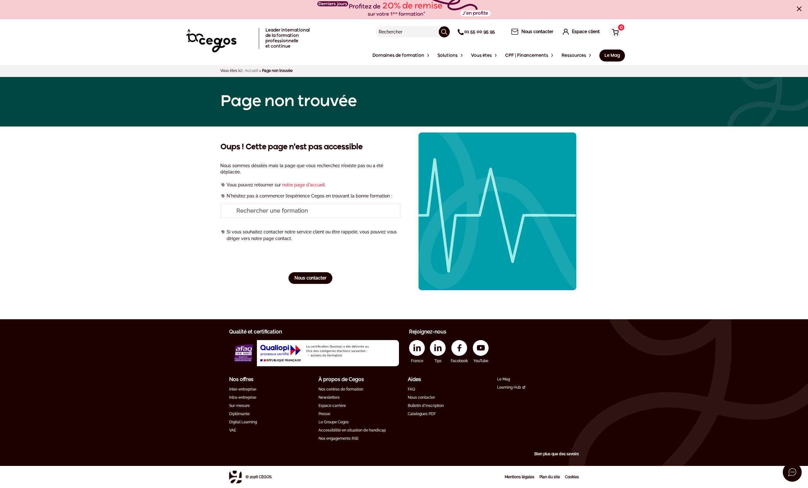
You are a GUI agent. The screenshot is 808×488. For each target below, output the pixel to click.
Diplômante (239, 414)
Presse (324, 414)
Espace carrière (332, 405)
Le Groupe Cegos (333, 422)
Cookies (572, 477)
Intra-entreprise (242, 397)
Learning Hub (509, 387)
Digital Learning (243, 422)
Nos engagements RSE (338, 438)
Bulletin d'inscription (426, 405)
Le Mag (503, 379)
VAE (232, 430)
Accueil (251, 70)
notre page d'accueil (303, 184)
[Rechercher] (444, 31)
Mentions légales (519, 477)
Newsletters (329, 397)
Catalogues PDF (422, 414)
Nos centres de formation (340, 389)
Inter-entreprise (242, 389)
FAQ (411, 389)
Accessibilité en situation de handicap (352, 430)
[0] (614, 32)
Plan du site (549, 477)
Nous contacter (310, 277)
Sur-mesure (239, 405)
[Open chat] (792, 472)
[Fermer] (799, 8)
